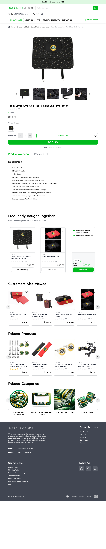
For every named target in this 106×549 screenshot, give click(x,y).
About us (29, 20)
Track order (84, 431)
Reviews (46, 20)
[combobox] (67, 8)
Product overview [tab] (18, 154)
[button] (22, 250)
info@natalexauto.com (25, 448)
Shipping (38, 20)
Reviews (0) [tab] (41, 154)
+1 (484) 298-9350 (24, 452)
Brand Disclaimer (14, 478)
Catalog (83, 434)
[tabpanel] (43, 179)
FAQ (9, 484)
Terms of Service (14, 476)
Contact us (67, 20)
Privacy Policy (13, 467)
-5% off (77, 260)
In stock (12, 112)
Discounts (55, 20)
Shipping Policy (13, 470)
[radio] (9, 109)
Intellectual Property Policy (18, 481)
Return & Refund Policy (16, 473)
